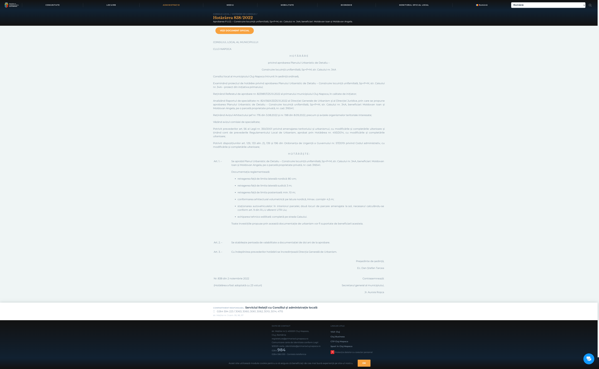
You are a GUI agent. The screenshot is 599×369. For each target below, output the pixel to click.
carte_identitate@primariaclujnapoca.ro (299, 346)
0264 (278, 350)
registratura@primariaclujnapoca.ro (290, 338)
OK (364, 363)
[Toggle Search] (590, 5)
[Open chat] (588, 358)
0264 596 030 (278, 354)
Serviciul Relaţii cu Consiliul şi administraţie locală (281, 307)
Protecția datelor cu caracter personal (354, 352)
